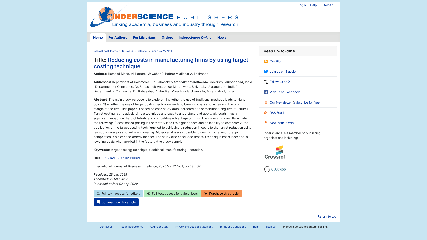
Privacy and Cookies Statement (194, 226)
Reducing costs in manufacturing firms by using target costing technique (171, 63)
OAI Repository (159, 226)
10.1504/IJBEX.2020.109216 (121, 158)
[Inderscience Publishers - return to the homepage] (164, 15)
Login (302, 5)
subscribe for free (307, 102)
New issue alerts (282, 123)
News (222, 37)
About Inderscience (131, 226)
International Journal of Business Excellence (120, 51)
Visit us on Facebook (285, 92)
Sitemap (327, 5)
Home (98, 37)
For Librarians (144, 37)
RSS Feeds (277, 112)
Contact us (106, 226)
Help (313, 5)
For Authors (117, 37)
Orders (167, 37)
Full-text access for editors (120, 193)
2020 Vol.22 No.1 (162, 51)
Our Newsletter (281, 102)
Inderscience (195, 37)
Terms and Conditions (233, 226)
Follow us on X (280, 82)
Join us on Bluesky (283, 71)
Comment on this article (118, 202)
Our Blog (276, 61)
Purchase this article (224, 193)
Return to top (327, 216)
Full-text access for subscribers (175, 193)
